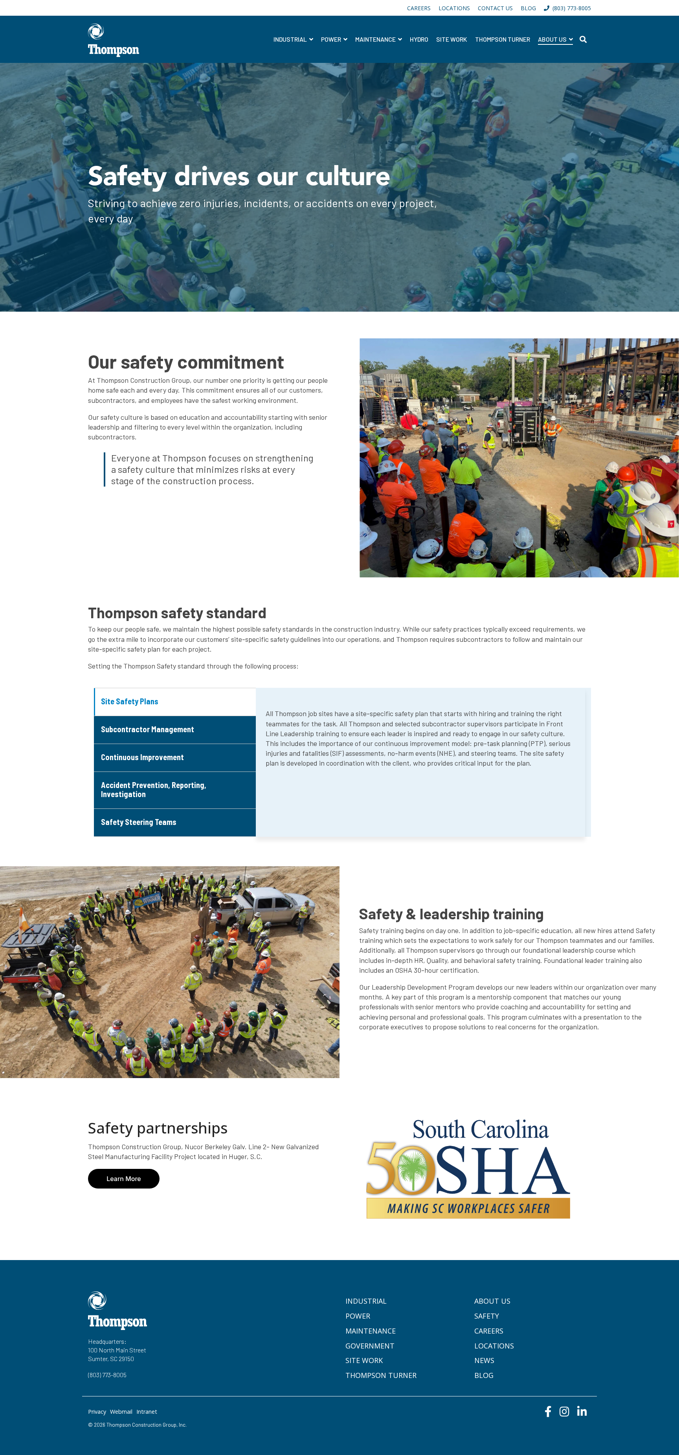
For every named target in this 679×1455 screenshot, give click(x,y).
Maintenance (376, 39)
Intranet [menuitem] (146, 1411)
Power (331, 39)
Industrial (290, 39)
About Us (553, 39)
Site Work (451, 39)
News (484, 1360)
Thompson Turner (502, 39)
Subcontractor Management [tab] (147, 729)
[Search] (583, 39)
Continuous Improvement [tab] (142, 757)
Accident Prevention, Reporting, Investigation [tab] (153, 789)
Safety (486, 1316)
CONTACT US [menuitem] (495, 8)
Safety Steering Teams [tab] (138, 822)
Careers (488, 1331)
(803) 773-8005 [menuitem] (570, 8)
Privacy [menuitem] (97, 1411)
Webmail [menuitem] (121, 1411)
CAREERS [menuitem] (419, 8)
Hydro (419, 39)
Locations (494, 1345)
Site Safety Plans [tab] (129, 701)
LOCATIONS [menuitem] (454, 8)
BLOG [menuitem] (528, 8)
